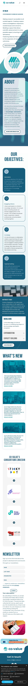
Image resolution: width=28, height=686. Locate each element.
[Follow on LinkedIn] (14, 480)
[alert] (14, 675)
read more (8, 386)
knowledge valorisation (13, 111)
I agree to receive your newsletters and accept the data (14, 585)
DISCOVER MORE (10, 45)
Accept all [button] (7, 681)
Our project (8, 345)
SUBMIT (13, 590)
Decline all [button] (20, 681)
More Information (12, 131)
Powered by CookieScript (6, 684)
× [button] (26, 665)
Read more (13, 671)
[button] (14, 679)
